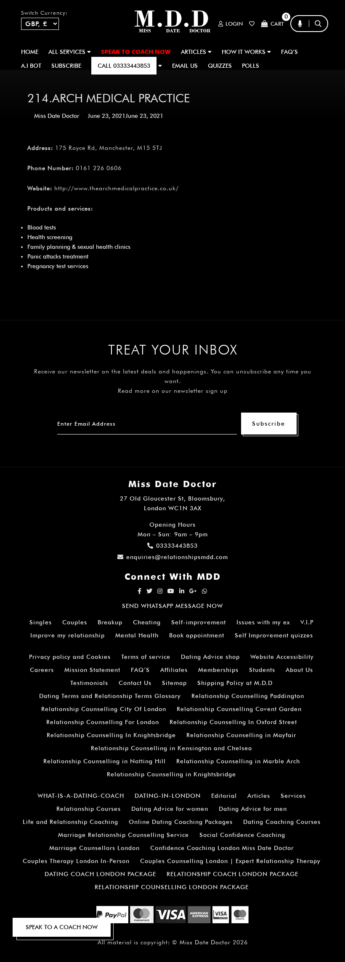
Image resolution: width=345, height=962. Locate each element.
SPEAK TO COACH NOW (136, 51)
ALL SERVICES (67, 51)
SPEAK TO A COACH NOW (62, 927)
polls (250, 65)
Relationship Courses (88, 808)
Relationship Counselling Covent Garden (239, 709)
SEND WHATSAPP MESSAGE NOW (172, 605)
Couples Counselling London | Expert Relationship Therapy (230, 861)
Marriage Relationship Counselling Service (123, 834)
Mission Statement (92, 669)
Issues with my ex (263, 622)
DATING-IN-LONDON (168, 795)
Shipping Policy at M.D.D (235, 683)
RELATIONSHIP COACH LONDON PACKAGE (232, 874)
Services (293, 795)
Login (234, 24)
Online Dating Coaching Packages (181, 821)
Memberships (218, 669)
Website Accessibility (282, 656)
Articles (258, 795)
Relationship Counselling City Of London (103, 709)
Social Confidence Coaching (242, 834)
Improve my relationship (67, 635)
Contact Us (135, 683)
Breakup (110, 622)
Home (29, 51)
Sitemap (174, 683)
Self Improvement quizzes (274, 635)
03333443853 (177, 545)
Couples (74, 622)
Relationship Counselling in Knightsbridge (171, 774)
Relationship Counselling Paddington (247, 696)
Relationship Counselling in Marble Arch (238, 761)
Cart (277, 23)
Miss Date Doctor (56, 115)
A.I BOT (31, 65)
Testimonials (89, 683)
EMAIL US (185, 65)
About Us (299, 669)
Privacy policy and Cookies (70, 656)
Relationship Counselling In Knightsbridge (111, 735)
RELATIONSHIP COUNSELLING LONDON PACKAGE (172, 887)
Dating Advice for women (169, 808)
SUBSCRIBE (66, 65)
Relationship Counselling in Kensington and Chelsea (171, 748)
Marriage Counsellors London (94, 848)
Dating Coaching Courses (282, 821)
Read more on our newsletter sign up (173, 390)
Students (262, 669)
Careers (42, 669)
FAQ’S (289, 51)
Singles (40, 622)
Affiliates (174, 669)
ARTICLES (194, 51)
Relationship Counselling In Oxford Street (233, 722)
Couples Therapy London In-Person (76, 861)
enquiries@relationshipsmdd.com (177, 557)
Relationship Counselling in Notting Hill (104, 761)
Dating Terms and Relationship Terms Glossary (110, 696)
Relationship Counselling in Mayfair (241, 735)
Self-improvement (198, 622)
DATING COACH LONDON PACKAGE (100, 874)
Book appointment (196, 635)
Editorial (224, 795)
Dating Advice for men (253, 808)
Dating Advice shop (210, 656)
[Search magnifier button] (321, 40)
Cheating (147, 622)
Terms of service (145, 656)
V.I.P (306, 622)
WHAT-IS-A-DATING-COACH (80, 795)
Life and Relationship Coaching (70, 821)
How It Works (244, 51)
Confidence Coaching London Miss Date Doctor (222, 848)
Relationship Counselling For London (102, 722)
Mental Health (137, 635)
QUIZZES (220, 65)
